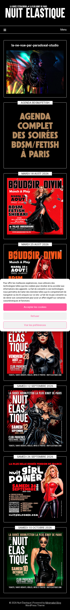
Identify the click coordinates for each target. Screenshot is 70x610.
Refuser (35, 316)
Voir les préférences (35, 325)
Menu (63, 29)
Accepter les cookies (35, 307)
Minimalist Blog (53, 602)
